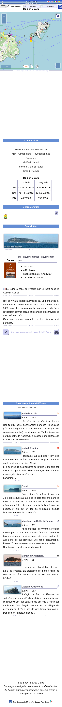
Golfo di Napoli (31, 162)
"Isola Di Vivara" (31, 332)
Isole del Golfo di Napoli (31, 167)
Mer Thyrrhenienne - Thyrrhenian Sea (31, 154)
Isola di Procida (31, 171)
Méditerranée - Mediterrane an (31, 149)
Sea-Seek (31, 1)
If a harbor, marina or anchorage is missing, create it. (31, 690)
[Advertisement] (31, 103)
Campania (31, 158)
